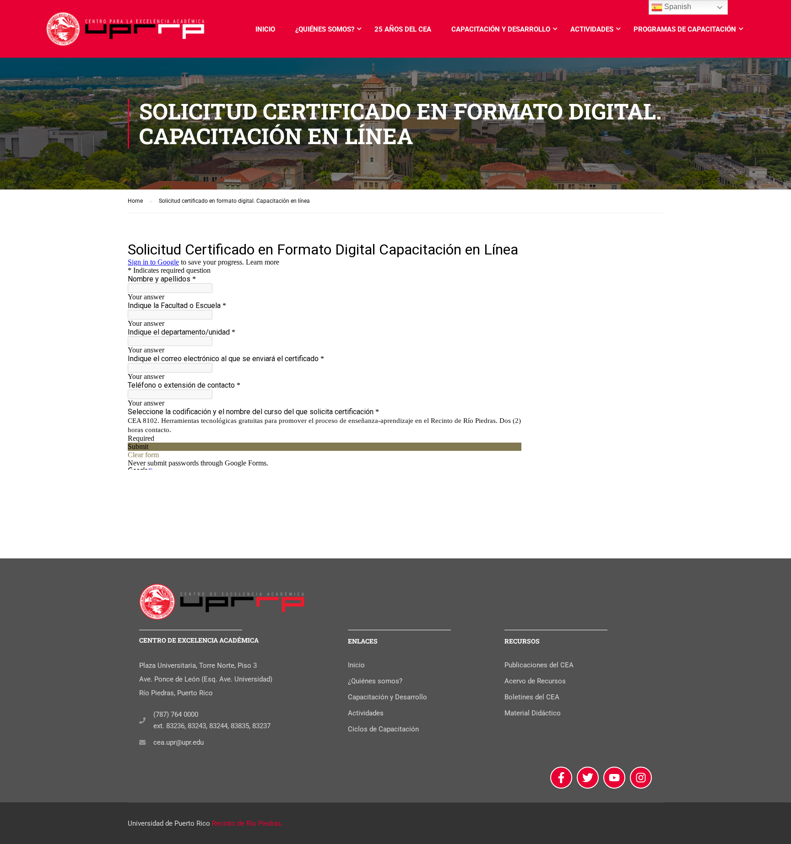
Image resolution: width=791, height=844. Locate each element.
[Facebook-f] (561, 778)
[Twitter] (588, 778)
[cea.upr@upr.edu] (142, 742)
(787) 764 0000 (175, 714)
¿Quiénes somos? (324, 29)
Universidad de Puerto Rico (169, 823)
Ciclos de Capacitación (383, 729)
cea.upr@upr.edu (178, 742)
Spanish (676, 7)
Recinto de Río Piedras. (247, 823)
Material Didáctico (532, 713)
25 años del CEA (402, 29)
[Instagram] (641, 778)
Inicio (265, 29)
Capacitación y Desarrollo (500, 29)
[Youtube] (614, 778)
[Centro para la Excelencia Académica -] (126, 33)
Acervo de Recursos (535, 681)
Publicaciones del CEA (539, 665)
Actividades (591, 29)
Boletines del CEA (531, 697)
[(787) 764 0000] (142, 720)
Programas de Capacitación (685, 29)
